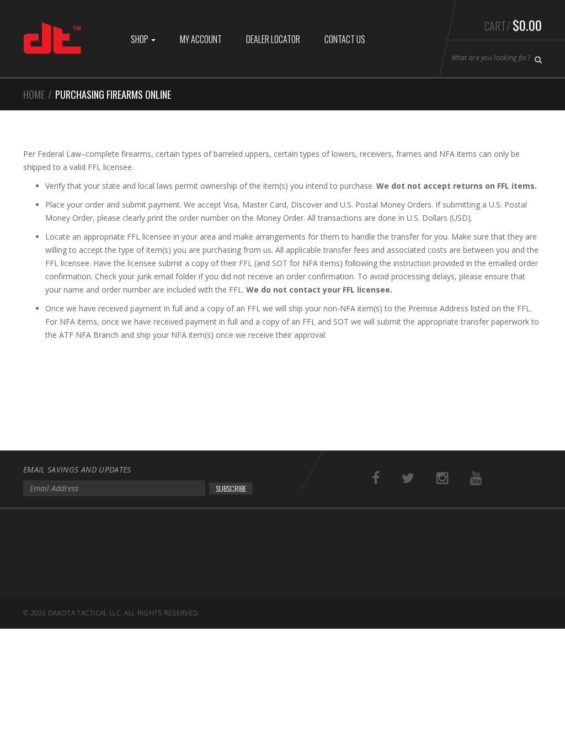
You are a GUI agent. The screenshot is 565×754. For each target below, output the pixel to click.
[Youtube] (476, 478)
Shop (140, 39)
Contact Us (344, 39)
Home (34, 94)
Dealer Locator (273, 39)
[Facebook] (376, 478)
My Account (201, 39)
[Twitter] (408, 478)
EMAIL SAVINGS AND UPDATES (77, 469)
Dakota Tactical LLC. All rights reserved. (124, 613)
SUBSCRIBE (231, 488)
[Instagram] (442, 478)
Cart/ (513, 24)
